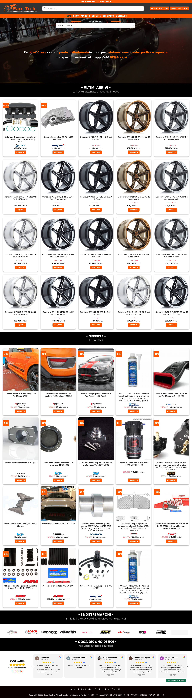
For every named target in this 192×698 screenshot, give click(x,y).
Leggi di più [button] (48, 675)
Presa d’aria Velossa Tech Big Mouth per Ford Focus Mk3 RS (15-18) (171, 395)
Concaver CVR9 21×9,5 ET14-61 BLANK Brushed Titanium (20, 198)
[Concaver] (49, 632)
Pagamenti (74, 689)
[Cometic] (31, 632)
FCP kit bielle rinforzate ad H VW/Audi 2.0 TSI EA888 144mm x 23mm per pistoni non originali (172, 526)
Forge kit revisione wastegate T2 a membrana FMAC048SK (58, 464)
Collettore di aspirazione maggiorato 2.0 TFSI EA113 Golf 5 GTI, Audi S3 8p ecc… (20, 139)
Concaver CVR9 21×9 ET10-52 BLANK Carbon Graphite (171, 255)
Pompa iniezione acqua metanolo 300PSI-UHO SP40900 (133, 464)
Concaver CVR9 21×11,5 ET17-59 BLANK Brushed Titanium (134, 313)
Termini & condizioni (113, 689)
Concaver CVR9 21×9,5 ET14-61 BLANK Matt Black (96, 138)
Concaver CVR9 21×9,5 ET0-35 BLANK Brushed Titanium (20, 255)
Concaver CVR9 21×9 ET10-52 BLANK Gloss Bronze (133, 255)
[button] (179, 8)
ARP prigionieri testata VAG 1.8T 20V (58, 586)
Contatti (121, 15)
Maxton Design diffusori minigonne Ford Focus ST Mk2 (21, 395)
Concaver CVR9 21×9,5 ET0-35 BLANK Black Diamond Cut (58, 255)
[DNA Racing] (105, 632)
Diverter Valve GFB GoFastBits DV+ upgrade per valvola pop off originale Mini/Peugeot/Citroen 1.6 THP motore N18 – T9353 (171, 466)
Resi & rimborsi (87, 689)
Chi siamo (108, 15)
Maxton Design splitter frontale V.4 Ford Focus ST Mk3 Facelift (96, 395)
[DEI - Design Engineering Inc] (68, 632)
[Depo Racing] (86, 632)
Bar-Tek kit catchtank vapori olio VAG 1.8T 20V (96, 587)
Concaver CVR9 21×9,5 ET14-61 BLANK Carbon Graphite (172, 138)
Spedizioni (99, 689)
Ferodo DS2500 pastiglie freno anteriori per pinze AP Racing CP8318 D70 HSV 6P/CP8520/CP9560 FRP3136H (134, 527)
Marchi (85, 15)
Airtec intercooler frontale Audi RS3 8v (58, 524)
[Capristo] (12, 632)
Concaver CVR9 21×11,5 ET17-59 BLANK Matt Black (96, 313)
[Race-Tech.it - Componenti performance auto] (20, 8)
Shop (76, 15)
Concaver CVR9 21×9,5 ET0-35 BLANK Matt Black (96, 198)
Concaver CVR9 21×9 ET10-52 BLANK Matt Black (96, 255)
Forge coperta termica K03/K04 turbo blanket (20, 525)
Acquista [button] (20, 152)
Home (68, 15)
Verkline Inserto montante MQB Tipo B (20, 463)
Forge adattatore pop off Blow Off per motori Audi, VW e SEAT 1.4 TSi (96, 464)
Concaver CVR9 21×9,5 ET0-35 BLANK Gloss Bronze (134, 198)
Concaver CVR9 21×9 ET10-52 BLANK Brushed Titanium (20, 313)
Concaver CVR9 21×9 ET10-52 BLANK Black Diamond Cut (58, 313)
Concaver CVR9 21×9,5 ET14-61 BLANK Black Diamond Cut (58, 198)
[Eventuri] (161, 632)
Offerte (96, 15)
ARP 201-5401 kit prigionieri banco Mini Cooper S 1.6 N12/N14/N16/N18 (20, 587)
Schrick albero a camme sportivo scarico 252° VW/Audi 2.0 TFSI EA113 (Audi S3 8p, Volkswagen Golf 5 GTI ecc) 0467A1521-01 (96, 527)
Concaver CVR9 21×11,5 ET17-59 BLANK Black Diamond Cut (172, 313)
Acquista (171, 411)
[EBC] (142, 632)
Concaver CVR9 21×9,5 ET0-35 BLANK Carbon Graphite (172, 198)
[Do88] (124, 632)
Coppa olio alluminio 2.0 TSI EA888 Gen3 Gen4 (58, 138)
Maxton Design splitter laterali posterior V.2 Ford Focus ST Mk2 (58, 395)
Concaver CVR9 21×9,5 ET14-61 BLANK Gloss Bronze (134, 138)
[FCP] (179, 632)
